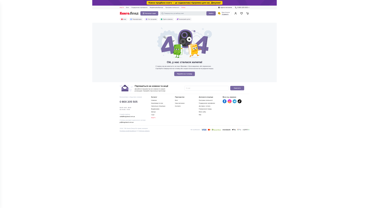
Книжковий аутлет (184, 19)
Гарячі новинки (168, 19)
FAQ (200, 115)
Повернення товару (205, 109)
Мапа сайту (202, 112)
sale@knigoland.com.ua (127, 116)
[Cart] (247, 13)
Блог (127, 7)
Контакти (178, 106)
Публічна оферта (144, 131)
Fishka (183, 7)
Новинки (154, 100)
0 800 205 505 (129, 101)
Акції (124, 19)
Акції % (122, 7)
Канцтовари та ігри (157, 103)
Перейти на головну (184, 74)
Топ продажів (152, 19)
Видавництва (155, 109)
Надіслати (237, 88)
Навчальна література (158, 106)
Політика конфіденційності (128, 131)
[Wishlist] (241, 13)
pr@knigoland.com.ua (126, 122)
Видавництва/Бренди (156, 7)
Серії (152, 115)
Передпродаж (137, 19)
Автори (153, 112)
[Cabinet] (235, 13)
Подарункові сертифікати (139, 7)
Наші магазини (179, 103)
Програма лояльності (172, 7)
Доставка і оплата (204, 106)
